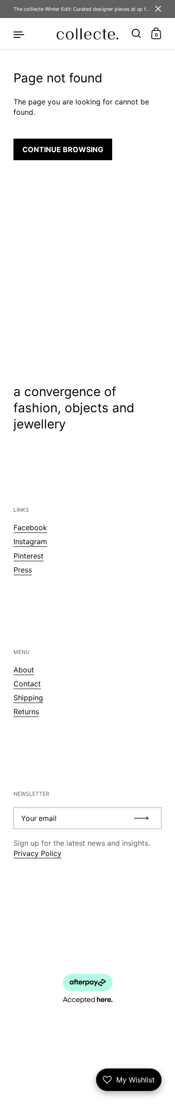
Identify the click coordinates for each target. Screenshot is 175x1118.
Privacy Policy (37, 853)
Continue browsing (62, 149)
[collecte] (87, 34)
